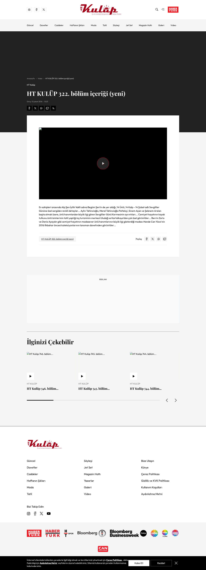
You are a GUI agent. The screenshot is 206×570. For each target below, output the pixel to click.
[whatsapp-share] (41, 108)
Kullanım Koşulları (151, 487)
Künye (145, 467)
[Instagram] (28, 513)
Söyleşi (116, 25)
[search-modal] (157, 9)
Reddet (161, 563)
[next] (175, 400)
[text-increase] (53, 108)
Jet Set (129, 25)
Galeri (161, 25)
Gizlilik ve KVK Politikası (155, 480)
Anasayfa (31, 78)
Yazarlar (89, 480)
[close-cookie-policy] (176, 563)
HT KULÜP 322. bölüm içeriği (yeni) (59, 78)
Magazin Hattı (145, 25)
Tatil (105, 25)
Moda (93, 25)
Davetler (44, 25)
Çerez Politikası (150, 474)
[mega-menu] (163, 9)
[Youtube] (49, 513)
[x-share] (35, 108)
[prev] (167, 400)
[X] (41, 513)
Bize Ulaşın (147, 461)
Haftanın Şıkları (77, 25)
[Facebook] (35, 513)
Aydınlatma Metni (151, 494)
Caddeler (59, 25)
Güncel (30, 25)
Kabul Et (139, 563)
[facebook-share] (29, 108)
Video (173, 25)
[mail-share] (47, 108)
